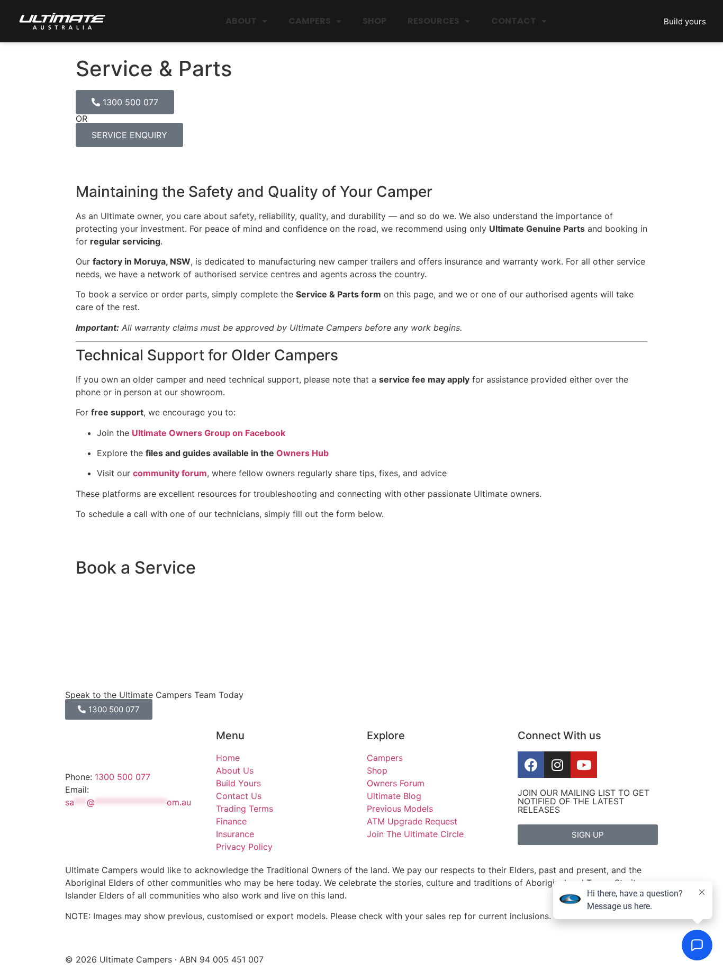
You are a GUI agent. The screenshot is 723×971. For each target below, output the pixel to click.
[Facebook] (531, 764)
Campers (309, 21)
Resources (433, 21)
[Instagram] (557, 764)
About (241, 21)
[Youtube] (584, 764)
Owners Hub (302, 453)
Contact (513, 21)
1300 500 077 (122, 777)
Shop (374, 21)
